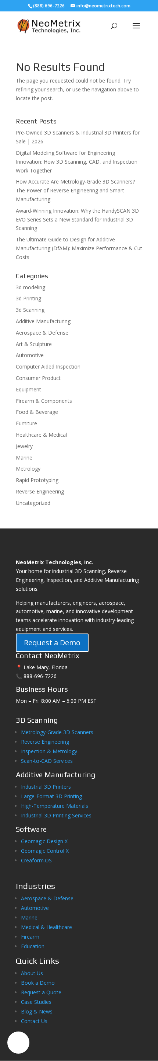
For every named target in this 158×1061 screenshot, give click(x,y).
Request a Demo (52, 643)
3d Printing (28, 298)
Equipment (28, 389)
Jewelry (24, 446)
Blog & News (37, 1011)
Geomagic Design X (44, 841)
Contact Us (34, 1021)
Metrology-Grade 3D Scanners (57, 732)
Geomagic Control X (45, 850)
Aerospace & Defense (42, 332)
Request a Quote (41, 992)
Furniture (26, 423)
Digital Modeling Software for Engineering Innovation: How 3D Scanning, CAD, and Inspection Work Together (76, 161)
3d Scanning (30, 309)
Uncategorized (33, 502)
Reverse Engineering (40, 491)
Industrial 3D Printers (46, 786)
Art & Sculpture (34, 344)
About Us (32, 973)
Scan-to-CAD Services (47, 760)
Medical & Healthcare (46, 927)
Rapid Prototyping (37, 480)
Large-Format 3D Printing (51, 796)
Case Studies (36, 1001)
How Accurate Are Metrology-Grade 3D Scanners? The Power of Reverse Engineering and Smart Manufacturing (75, 190)
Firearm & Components (44, 400)
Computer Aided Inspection (48, 366)
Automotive (30, 355)
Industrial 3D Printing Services (56, 815)
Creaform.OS (36, 860)
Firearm (31, 936)
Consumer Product (38, 377)
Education (32, 946)
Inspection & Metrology (49, 751)
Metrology (28, 468)
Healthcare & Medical (41, 434)
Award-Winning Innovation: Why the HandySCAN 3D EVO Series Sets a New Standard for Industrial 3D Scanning (77, 219)
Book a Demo (38, 982)
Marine (24, 457)
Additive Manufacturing (43, 321)
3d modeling (30, 287)
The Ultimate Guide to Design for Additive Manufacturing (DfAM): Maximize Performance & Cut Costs (79, 248)
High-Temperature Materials (54, 805)
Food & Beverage (37, 411)
